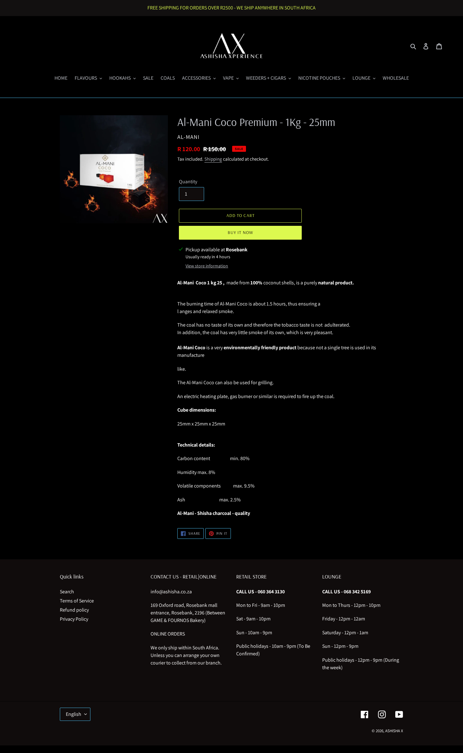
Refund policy (74, 610)
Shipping (213, 159)
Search (67, 591)
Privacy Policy (74, 619)
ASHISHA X (394, 730)
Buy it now (240, 232)
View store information (207, 266)
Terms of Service (77, 600)
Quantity (188, 181)
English (73, 714)
